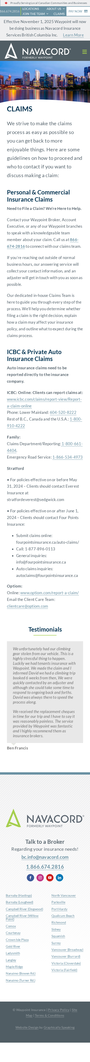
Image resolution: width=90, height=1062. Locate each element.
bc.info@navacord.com (45, 857)
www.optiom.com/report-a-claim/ (49, 592)
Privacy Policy (58, 1010)
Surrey (56, 943)
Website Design (27, 1027)
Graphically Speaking (59, 1027)
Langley (11, 960)
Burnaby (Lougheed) (19, 902)
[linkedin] (59, 877)
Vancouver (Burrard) (65, 956)
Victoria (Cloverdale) (66, 963)
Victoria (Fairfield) (64, 970)
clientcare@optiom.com (27, 606)
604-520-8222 (63, 412)
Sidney (56, 929)
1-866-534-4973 (67, 457)
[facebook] (30, 877)
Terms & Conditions (49, 1015)
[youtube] (50, 877)
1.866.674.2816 (45, 867)
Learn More (73, 35)
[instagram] (40, 877)
